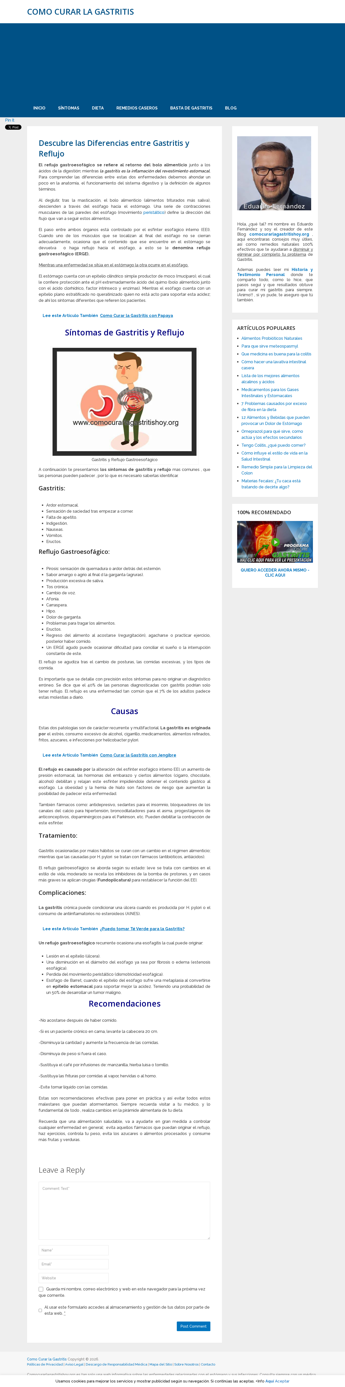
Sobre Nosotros (186, 1364)
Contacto (208, 1364)
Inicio (39, 108)
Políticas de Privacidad (45, 1364)
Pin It (9, 120)
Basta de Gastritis (191, 108)
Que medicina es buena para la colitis (276, 354)
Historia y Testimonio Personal (275, 272)
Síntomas (68, 108)
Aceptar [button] (282, 1381)
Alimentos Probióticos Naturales (271, 338)
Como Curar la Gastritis (80, 12)
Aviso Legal (74, 1364)
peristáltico (153, 212)
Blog (231, 108)
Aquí (269, 1381)
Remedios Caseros (137, 108)
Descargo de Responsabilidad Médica (116, 1364)
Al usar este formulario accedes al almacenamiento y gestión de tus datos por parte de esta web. (127, 1310)
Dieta (98, 108)
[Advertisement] (172, 61)
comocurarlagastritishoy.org (279, 234)
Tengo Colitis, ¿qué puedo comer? (273, 445)
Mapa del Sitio (161, 1364)
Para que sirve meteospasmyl (269, 346)
